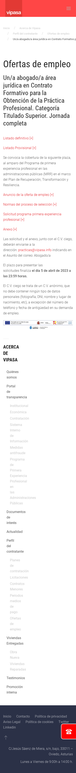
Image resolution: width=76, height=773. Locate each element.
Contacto (23, 716)
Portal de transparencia (8, 391)
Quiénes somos (8, 374)
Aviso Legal (11, 722)
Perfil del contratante (25, 33)
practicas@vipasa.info (35, 250)
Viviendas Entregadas (8, 640)
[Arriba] (5, 737)
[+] (10, 229)
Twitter (63, 722)
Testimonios (8, 678)
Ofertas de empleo (58, 33)
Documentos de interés (8, 517)
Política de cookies (39, 722)
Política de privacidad (51, 716)
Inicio (6, 28)
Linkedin (9, 727)
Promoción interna (8, 689)
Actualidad (8, 532)
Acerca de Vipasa (29, 28)
